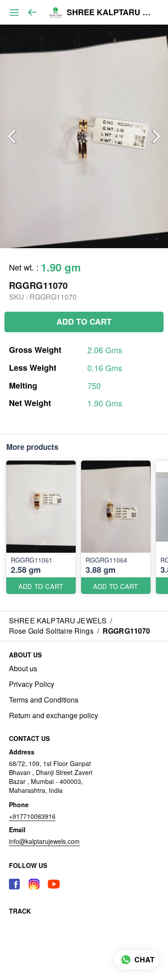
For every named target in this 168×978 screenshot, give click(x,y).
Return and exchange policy (53, 715)
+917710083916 (32, 816)
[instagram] (34, 884)
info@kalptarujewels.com (44, 841)
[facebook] (14, 884)
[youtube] (54, 884)
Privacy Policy (31, 684)
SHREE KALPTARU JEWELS (111, 12)
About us (23, 668)
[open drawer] (14, 12)
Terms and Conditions (43, 700)
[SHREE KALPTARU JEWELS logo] (55, 12)
